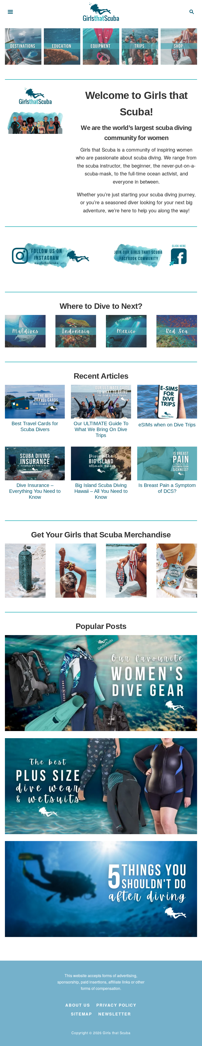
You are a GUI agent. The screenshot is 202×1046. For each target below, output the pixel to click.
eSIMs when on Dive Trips (167, 424)
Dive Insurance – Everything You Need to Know (35, 491)
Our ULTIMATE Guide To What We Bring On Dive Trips (101, 429)
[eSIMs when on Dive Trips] (167, 402)
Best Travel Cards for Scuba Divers (35, 426)
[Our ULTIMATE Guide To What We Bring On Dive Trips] (101, 402)
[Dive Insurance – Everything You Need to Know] (35, 463)
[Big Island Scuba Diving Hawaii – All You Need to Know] (101, 463)
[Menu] (10, 12)
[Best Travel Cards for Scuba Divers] (35, 402)
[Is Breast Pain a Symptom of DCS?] (167, 463)
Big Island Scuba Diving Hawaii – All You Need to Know (101, 491)
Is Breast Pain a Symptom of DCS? (167, 488)
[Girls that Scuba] (101, 11)
